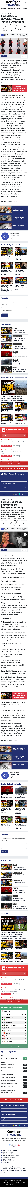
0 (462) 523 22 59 (7, 983)
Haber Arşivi (6, 1162)
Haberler (3, 13)
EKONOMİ (22, 1168)
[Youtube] (18, 1145)
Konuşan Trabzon (15, 235)
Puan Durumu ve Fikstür (9, 1157)
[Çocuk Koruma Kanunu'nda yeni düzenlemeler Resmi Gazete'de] (21, 265)
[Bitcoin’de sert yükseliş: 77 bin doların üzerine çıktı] (7, 790)
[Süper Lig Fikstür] (26, 1052)
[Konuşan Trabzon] (5, 236)
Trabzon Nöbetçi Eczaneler (10, 1150)
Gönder (4, 315)
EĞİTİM (18, 1170)
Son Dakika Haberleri (8, 1161)
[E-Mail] (11, 238)
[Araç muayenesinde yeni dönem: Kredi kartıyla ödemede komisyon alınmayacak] (21, 803)
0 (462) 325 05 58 (7, 455)
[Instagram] (15, 1145)
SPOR (14, 367)
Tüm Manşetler (7, 1159)
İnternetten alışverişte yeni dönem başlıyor (5, 257)
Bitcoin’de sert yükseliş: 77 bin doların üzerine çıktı (19, 355)
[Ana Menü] (1, 3)
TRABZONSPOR (17, 336)
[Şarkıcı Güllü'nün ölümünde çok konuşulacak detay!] (14, 540)
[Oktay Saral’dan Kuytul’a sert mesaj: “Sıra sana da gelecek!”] (7, 265)
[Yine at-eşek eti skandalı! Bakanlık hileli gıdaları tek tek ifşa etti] (7, 803)
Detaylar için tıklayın (14, 1046)
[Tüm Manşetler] (26, 377)
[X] (12, 1145)
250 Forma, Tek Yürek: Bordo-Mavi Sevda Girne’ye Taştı (19, 340)
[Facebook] (10, 1145)
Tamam (19, 1185)
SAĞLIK (12, 1170)
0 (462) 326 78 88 (7, 445)
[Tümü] (26, 324)
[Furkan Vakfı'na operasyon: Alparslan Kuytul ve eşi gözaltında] (21, 251)
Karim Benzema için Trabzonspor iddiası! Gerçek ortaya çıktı (20, 347)
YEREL (19, 9)
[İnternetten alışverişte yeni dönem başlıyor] (7, 251)
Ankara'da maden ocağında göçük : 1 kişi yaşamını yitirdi (19, 363)
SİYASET (24, 9)
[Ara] (25, 4)
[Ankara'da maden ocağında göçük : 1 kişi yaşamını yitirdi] (21, 790)
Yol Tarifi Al (16, 445)
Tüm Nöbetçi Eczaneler (14, 463)
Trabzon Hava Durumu (8, 1152)
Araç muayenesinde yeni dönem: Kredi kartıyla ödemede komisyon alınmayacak (20, 811)
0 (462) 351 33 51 (6, 993)
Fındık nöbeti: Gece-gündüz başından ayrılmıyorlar (19, 332)
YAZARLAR (5, 1170)
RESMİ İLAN (11, 9)
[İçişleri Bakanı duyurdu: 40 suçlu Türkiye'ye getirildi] (14, 46)
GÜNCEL (3, 9)
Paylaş (4, 55)
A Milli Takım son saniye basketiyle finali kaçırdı (19, 371)
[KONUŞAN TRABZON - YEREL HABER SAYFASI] (13, 3)
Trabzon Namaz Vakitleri (9, 1154)
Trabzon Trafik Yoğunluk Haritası (11, 1155)
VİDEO (24, 1170)
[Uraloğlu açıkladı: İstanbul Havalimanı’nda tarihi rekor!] (21, 280)
